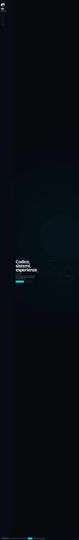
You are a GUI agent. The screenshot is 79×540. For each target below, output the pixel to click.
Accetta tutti (30, 538)
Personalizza (42, 538)
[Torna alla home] (3, 5)
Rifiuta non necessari (36, 538)
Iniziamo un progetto (28, 281)
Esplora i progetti (19, 281)
